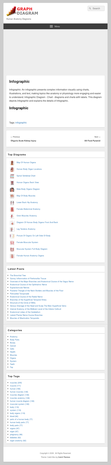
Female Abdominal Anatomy (28, 209)
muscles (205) (16, 382)
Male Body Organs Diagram (28, 189)
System (13, 361)
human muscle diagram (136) (22, 401)
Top (11, 367)
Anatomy (13, 336)
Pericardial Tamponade (19, 293)
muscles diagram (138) (19, 394)
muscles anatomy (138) (20, 398)
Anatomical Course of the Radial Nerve (26, 296)
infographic (21, 122)
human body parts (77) (19, 422)
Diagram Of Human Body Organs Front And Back (37, 222)
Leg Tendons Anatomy (26, 229)
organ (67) (14, 431)
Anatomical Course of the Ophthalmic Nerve (28, 284)
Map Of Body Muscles (26, 195)
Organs (13, 358)
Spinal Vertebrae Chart (26, 175)
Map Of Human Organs (26, 162)
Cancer (13, 345)
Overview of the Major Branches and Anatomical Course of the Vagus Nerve (42, 281)
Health (12, 351)
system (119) (15, 410)
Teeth (12, 364)
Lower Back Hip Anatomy (27, 202)
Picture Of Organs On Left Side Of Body (33, 235)
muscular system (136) (19, 404)
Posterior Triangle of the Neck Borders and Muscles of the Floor (36, 290)
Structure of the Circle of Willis (23, 302)
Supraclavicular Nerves (19, 287)
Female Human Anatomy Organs (30, 255)
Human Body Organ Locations (29, 169)
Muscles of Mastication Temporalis (24, 318)
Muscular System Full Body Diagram (32, 248)
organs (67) (14, 428)
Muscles (13, 355)
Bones (12, 342)
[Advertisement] (55, 51)
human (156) (15, 388)
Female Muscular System (27, 242)
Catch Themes (64, 457)
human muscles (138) (19, 391)
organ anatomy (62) (18, 440)
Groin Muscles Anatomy (27, 215)
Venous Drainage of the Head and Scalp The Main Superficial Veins (38, 305)
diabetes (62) (15, 437)
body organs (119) (17, 413)
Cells (12, 348)
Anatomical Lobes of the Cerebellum (25, 312)
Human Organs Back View (28, 182)
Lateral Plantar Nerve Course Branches (26, 315)
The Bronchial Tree (18, 275)
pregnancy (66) (16, 434)
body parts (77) (16, 425)
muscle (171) (15, 385)
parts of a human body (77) (21, 419)
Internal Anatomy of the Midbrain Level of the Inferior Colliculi (35, 309)
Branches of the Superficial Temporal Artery (28, 299)
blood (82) (14, 416)
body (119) (14, 407)
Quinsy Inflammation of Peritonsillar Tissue (28, 278)
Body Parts (14, 339)
